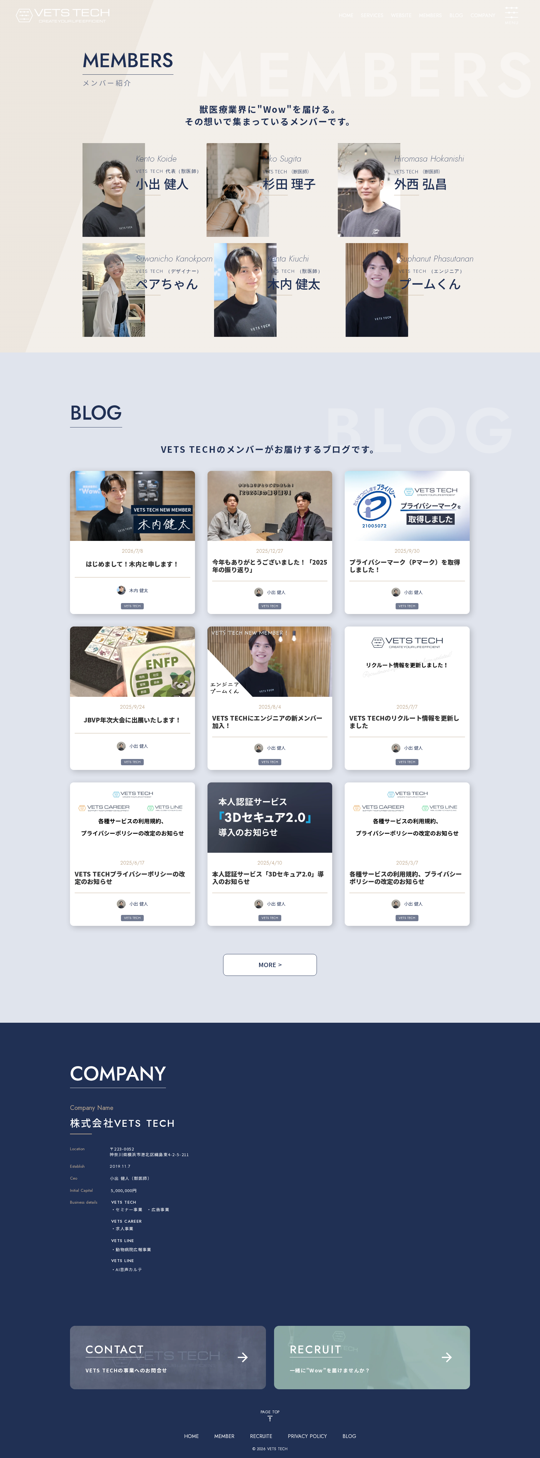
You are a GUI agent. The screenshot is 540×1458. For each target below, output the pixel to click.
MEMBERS (430, 15)
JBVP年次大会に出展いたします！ (132, 720)
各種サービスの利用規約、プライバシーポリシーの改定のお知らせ (405, 877)
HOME (346, 15)
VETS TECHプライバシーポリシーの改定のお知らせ (130, 877)
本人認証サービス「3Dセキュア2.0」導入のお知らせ (268, 877)
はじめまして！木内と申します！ (132, 564)
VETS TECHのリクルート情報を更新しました (404, 721)
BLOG (456, 15)
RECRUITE (261, 1436)
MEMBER (224, 1436)
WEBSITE (401, 15)
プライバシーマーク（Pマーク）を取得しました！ (404, 565)
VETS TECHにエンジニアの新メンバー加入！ (267, 721)
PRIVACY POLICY (307, 1436)
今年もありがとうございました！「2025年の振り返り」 (269, 565)
